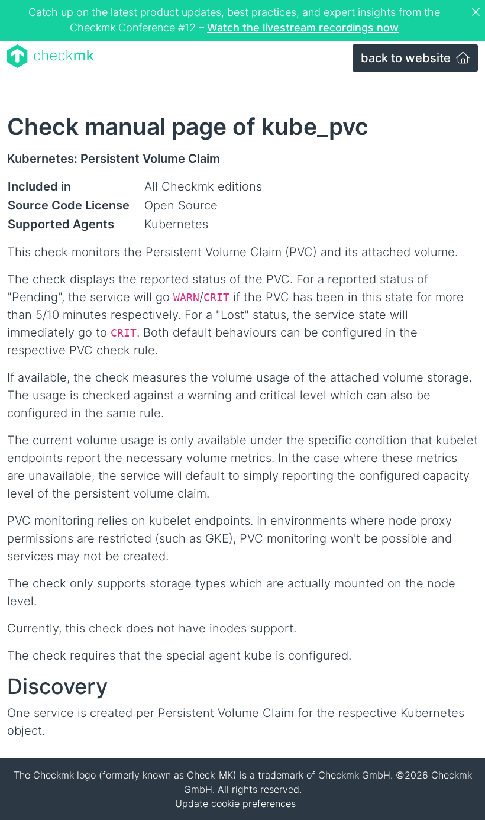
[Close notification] (477, 12)
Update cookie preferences (235, 803)
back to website (407, 58)
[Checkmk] (50, 56)
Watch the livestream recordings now (303, 27)
